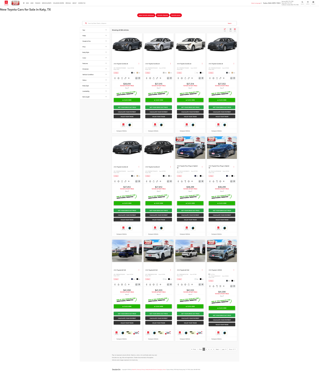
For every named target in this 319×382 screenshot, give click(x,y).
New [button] (27, 3)
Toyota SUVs (175, 15)
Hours (164, 369)
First (194, 349)
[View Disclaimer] (128, 78)
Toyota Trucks (162, 15)
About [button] (74, 3)
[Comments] (136, 78)
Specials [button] (68, 3)
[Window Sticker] (139, 78)
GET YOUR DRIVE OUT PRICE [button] (127, 107)
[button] (140, 44)
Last (223, 349)
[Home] (23, 3)
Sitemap (139, 369)
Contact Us (81, 3)
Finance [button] (37, 3)
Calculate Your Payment (127, 112)
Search (229, 23)
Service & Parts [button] (46, 3)
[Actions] (138, 63)
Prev (200, 349)
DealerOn (134, 369)
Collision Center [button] (58, 3)
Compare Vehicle (121, 131)
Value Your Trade (127, 116)
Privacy (143, 369)
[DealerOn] (116, 369)
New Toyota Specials (146, 15)
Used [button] (31, 3)
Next (218, 349)
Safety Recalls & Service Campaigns (154, 369)
